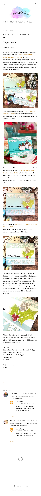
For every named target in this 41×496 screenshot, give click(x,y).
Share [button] (5, 383)
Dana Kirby (20, 402)
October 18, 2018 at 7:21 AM (27, 393)
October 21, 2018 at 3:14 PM (25, 430)
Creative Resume (17, 22)
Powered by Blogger (22, 486)
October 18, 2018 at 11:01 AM (25, 403)
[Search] (36, 3)
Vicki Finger (14, 393)
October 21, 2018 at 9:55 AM (28, 420)
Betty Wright (14, 421)
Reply (12, 416)
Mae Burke (26, 490)
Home (5, 22)
